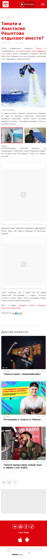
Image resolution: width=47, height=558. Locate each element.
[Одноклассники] (21, 313)
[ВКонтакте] (16, 313)
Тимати (39, 48)
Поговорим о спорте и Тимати (21, 420)
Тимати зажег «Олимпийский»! (22, 374)
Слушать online (30, 4)
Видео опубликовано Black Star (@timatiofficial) (20, 288)
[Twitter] (18, 313)
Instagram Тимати (27, 305)
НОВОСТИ (10, 17)
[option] (12, 135)
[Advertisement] (23, 501)
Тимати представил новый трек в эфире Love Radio (22, 466)
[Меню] (42, 4)
